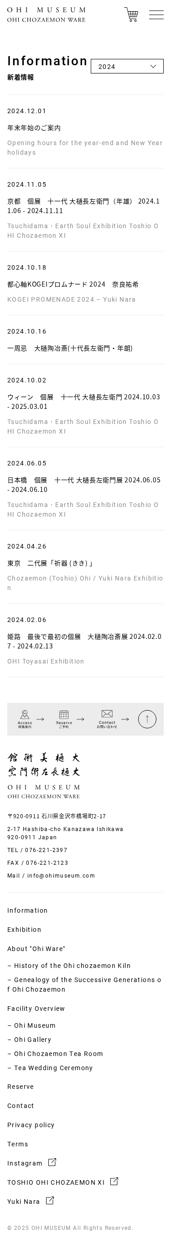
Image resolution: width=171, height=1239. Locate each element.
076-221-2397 (46, 849)
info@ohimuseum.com (61, 875)
